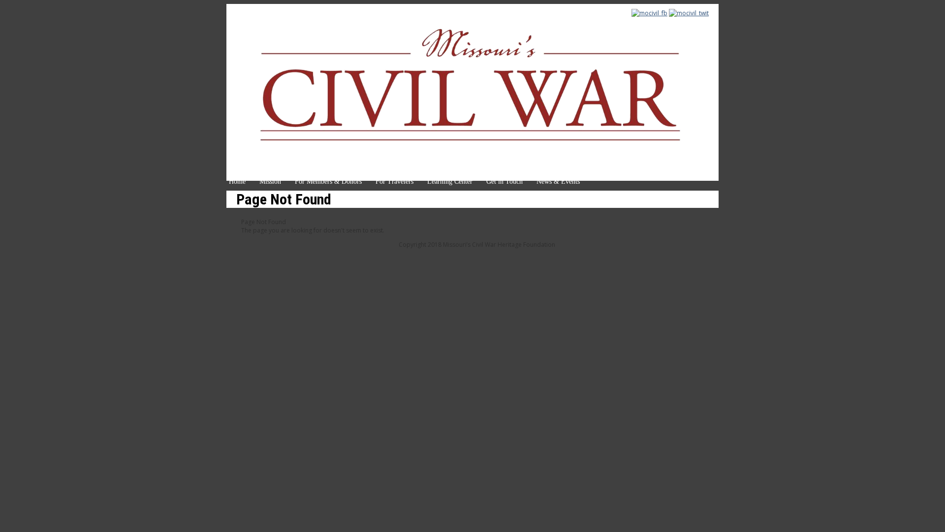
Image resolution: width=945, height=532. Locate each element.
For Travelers (394, 181)
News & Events (558, 181)
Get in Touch (504, 181)
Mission (270, 181)
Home (237, 181)
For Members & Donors (328, 181)
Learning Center (449, 181)
